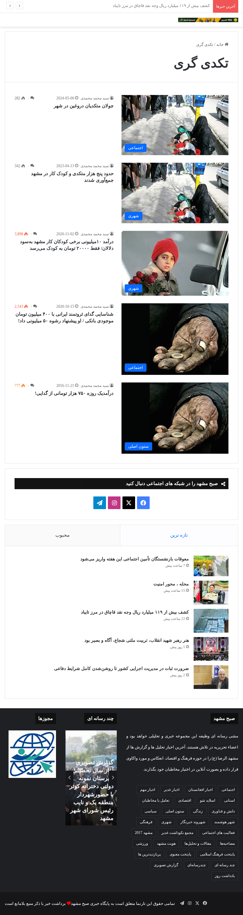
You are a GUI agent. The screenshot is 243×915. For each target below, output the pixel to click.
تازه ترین (179, 535)
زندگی (198, 811)
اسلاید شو (207, 800)
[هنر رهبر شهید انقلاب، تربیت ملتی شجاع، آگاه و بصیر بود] (211, 649)
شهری (166, 822)
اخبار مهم (147, 789)
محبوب (62, 535)
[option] (91, 777)
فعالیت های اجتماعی (218, 832)
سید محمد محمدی (95, 98)
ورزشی (142, 843)
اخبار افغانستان (200, 789)
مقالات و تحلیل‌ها (197, 843)
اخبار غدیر (171, 789)
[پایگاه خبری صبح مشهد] (208, 19)
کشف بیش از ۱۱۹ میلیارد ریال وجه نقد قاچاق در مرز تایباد (135, 612)
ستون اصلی (174, 811)
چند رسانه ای (225, 865)
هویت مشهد (166, 843)
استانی (229, 800)
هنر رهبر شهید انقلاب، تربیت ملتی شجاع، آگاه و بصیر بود (162, 5)
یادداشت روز (225, 876)
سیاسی (151, 811)
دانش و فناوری (223, 811)
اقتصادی (184, 800)
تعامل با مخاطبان (155, 800)
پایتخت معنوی (180, 854)
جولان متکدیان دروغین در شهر (84, 105)
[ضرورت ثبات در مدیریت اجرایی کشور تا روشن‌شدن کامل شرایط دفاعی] (211, 677)
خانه (220, 44)
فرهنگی (146, 822)
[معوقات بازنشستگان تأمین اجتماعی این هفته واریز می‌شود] (211, 566)
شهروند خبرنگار (192, 822)
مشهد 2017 (144, 832)
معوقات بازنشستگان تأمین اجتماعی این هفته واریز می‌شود (134, 559)
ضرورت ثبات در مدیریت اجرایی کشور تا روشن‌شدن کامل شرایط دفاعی (121, 668)
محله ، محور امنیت (171, 584)
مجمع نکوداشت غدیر (177, 832)
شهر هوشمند (224, 822)
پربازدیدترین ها (149, 854)
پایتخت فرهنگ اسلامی (217, 854)
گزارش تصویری (166, 865)
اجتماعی (228, 789)
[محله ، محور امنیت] (211, 592)
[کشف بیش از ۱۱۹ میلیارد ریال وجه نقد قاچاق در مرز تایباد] (211, 621)
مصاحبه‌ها (227, 843)
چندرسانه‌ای (196, 865)
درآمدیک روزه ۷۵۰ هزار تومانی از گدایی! (74, 393)
